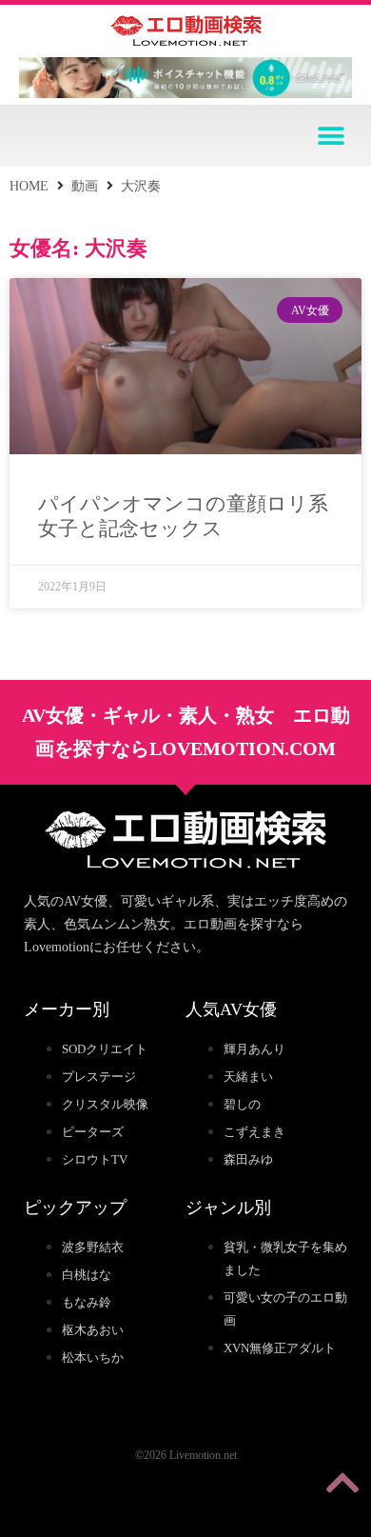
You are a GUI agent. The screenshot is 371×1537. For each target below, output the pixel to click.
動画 (84, 186)
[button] (330, 135)
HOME (29, 186)
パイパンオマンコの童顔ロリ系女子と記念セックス (183, 515)
